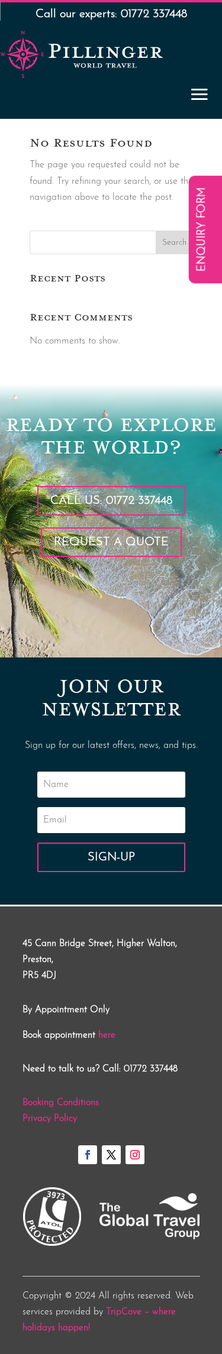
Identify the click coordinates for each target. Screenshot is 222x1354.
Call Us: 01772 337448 (111, 501)
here (106, 1035)
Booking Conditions (60, 1102)
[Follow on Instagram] (135, 1154)
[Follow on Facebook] (87, 1154)
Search (174, 242)
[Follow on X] (111, 1154)
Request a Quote (111, 542)
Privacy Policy (49, 1118)
